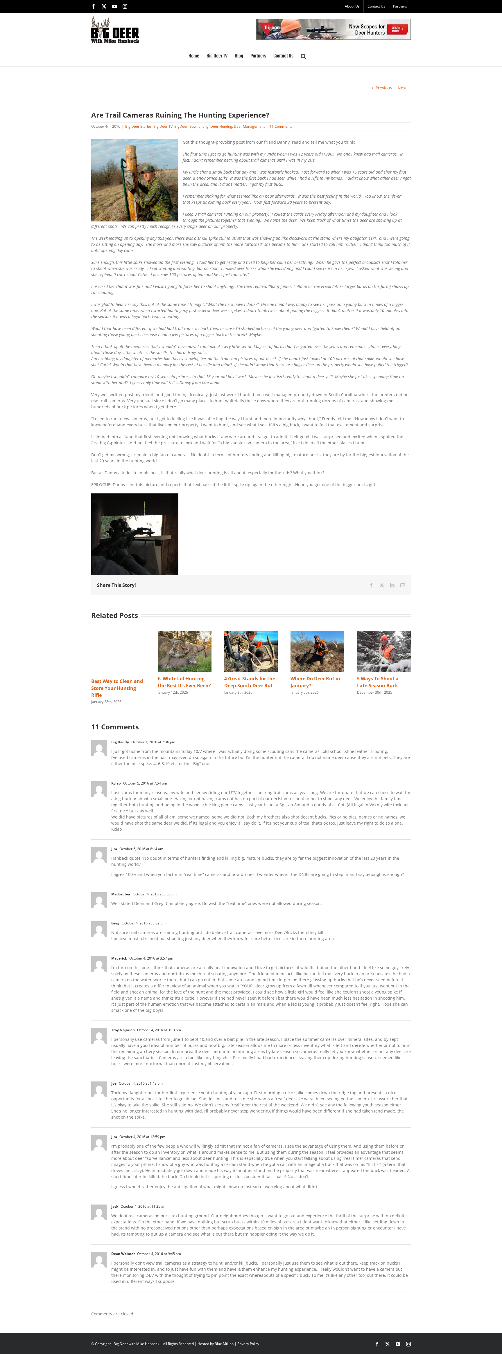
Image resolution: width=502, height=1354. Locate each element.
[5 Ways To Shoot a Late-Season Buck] (384, 634)
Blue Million (224, 1343)
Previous (384, 88)
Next (402, 88)
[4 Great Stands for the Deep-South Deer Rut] (251, 634)
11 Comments (281, 126)
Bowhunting (199, 126)
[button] (303, 56)
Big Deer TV (163, 126)
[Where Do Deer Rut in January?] (317, 634)
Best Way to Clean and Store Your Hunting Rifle (117, 688)
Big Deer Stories (138, 126)
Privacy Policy (248, 1343)
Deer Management (249, 126)
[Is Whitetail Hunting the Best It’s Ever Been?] (184, 634)
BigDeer (181, 126)
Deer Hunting (221, 126)
